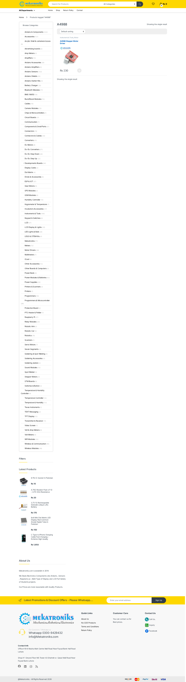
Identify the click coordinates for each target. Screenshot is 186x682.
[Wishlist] (153, 4)
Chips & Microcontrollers (35, 113)
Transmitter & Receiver (35, 421)
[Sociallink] (19, 666)
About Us (85, 619)
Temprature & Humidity (36, 402)
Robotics (30, 335)
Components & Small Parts (37, 126)
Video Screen (31, 425)
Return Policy (68, 10)
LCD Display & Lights (35, 227)
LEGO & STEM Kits (33, 236)
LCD (28, 223)
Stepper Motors (32, 377)
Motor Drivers (32, 250)
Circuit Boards (32, 117)
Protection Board (33, 308)
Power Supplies (32, 282)
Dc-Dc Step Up (32, 158)
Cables (29, 103)
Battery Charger (33, 85)
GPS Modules (31, 191)
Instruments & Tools (66, 37)
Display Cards (31, 168)
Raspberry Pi (31, 317)
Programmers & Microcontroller (35, 302)
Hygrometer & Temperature (37, 204)
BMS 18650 (31, 94)
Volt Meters (30, 435)
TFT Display (31, 416)
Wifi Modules (31, 439)
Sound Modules (32, 367)
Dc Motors (30, 145)
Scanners (29, 340)
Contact (80, 10)
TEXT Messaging (33, 412)
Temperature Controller (35, 398)
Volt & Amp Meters (33, 430)
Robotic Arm (31, 326)
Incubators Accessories (36, 209)
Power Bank (31, 273)
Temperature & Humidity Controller (32, 391)
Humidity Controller (34, 200)
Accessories (31, 36)
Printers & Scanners (34, 287)
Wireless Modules (33, 448)
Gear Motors (31, 186)
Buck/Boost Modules (35, 99)
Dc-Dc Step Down (34, 154)
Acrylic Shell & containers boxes (35, 42)
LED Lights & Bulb (33, 232)
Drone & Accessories (34, 177)
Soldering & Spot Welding (36, 354)
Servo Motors (31, 344)
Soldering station (33, 363)
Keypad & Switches (34, 218)
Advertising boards (33, 49)
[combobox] (75, 4)
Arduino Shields (32, 76)
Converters (31, 140)
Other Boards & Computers (37, 268)
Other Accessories (34, 264)
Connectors (31, 131)
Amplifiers (30, 58)
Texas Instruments (33, 407)
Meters (29, 245)
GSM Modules (31, 195)
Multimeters (30, 255)
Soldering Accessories (35, 358)
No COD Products (88, 623)
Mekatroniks (31, 241)
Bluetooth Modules (34, 90)
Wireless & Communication (37, 444)
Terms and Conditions (90, 626)
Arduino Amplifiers (33, 67)
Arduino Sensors (33, 71)
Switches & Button (33, 386)
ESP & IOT (30, 181)
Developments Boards (35, 163)
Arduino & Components (36, 32)
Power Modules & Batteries (37, 277)
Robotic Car (31, 331)
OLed (28, 259)
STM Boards (31, 381)
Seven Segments (33, 349)
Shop (58, 10)
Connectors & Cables (35, 136)
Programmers (32, 296)
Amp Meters (31, 53)
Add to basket (78, 70)
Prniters (29, 291)
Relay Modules (32, 322)
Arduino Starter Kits (34, 81)
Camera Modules (33, 108)
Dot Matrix (30, 172)
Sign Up (159, 600)
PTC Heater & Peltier (34, 312)
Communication (32, 122)
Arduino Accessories (34, 62)
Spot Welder (31, 372)
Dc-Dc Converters (34, 149)
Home (50, 10)
